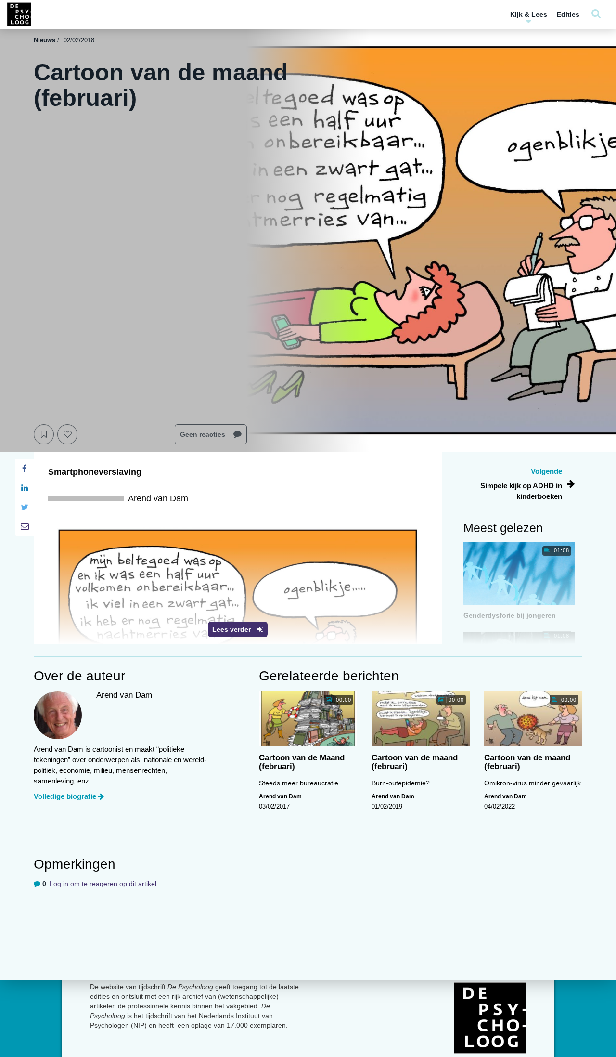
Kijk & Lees (528, 14)
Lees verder (232, 629)
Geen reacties (203, 434)
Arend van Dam (280, 796)
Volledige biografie (65, 796)
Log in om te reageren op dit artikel (103, 883)
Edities (568, 14)
